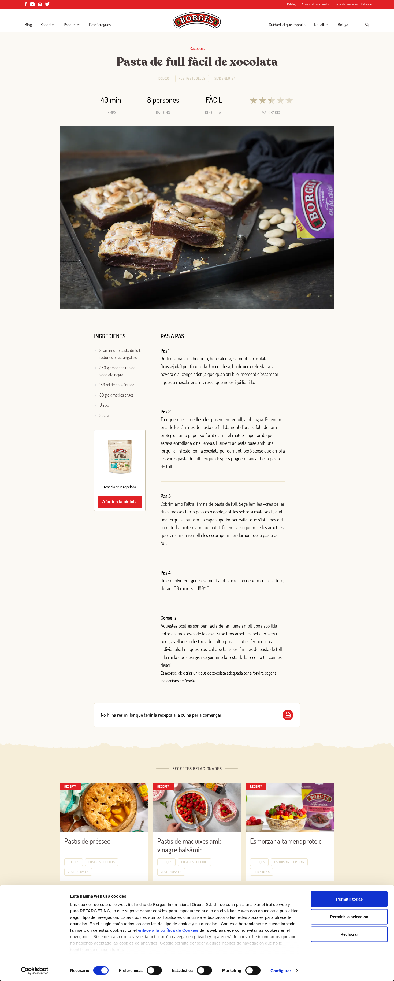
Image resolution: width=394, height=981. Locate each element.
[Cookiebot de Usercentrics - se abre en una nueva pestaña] (34, 971)
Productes (72, 24)
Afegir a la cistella (120, 501)
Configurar (280, 970)
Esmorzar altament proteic (286, 840)
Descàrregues (100, 24)
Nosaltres (321, 24)
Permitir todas (349, 899)
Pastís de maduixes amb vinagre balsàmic (189, 845)
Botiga (343, 24)
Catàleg (291, 4)
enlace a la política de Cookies (168, 930)
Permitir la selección (349, 916)
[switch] (154, 970)
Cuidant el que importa (287, 24)
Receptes (47, 24)
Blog (28, 24)
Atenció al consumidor (315, 4)
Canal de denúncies (347, 4)
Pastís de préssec (87, 840)
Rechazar (349, 934)
